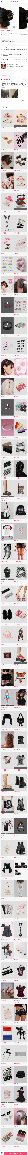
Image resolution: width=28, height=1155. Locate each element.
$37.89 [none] (2, 729)
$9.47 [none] (15, 813)
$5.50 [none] (2, 190)
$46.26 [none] (16, 664)
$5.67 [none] (15, 959)
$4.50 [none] (15, 478)
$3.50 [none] (2, 1146)
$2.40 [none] (15, 294)
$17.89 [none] (16, 770)
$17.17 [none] (2, 707)
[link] (21, 1)
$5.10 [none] (2, 664)
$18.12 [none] (16, 644)
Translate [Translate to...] (3, 87)
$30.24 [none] (16, 603)
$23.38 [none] (16, 857)
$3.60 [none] (2, 416)
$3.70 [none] (2, 294)
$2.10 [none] (15, 127)
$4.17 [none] (2, 127)
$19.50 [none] (16, 878)
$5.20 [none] (15, 437)
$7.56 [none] (15, 581)
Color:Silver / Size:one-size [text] (6, 81)
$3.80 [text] (3, 30)
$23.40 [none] (2, 813)
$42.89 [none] (16, 520)
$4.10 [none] (2, 211)
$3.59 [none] (2, 959)
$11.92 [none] (16, 749)
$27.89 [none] (16, 1083)
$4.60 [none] (15, 1146)
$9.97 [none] (15, 686)
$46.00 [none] (2, 498)
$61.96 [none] (16, 1104)
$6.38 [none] (15, 457)
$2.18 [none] (17, 561)
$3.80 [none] (15, 253)
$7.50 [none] (15, 314)
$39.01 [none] (16, 1022)
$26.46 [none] (2, 791)
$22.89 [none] (2, 878)
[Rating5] (8, 79)
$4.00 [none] (2, 335)
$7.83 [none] (2, 520)
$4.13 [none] (2, 457)
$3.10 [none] (15, 540)
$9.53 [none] (2, 770)
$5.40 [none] (15, 1043)
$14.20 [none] (16, 898)
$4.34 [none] (15, 1063)
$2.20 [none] (2, 149)
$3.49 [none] (2, 253)
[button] (2, 2)
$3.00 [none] (2, 980)
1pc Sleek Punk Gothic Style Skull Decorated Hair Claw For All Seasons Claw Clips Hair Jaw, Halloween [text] (12, 33)
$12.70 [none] (16, 211)
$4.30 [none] (15, 149)
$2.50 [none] (15, 376)
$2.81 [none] (2, 749)
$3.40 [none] (2, 170)
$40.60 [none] (16, 729)
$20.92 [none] (2, 686)
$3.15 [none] (15, 624)
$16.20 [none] (2, 898)
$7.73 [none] (15, 498)
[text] (14, 16)
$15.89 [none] (2, 857)
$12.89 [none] (2, 939)
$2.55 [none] (15, 170)
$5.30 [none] (15, 416)
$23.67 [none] (2, 624)
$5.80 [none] (2, 233)
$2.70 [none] (2, 1043)
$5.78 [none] (15, 190)
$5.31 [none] (2, 396)
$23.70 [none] (2, 644)
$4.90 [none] (2, 1063)
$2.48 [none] (2, 355)
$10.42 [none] (2, 581)
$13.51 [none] (2, 540)
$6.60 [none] (15, 335)
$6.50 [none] (2, 603)
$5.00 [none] (15, 919)
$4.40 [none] (15, 233)
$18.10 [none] (16, 939)
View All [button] (13, 104)
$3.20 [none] (2, 437)
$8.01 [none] (2, 1022)
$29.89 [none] (16, 707)
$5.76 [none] (15, 791)
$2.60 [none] (15, 396)
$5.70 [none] (15, 355)
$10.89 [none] (2, 1104)
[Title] (14, 72)
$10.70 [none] (2, 561)
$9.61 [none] (2, 273)
